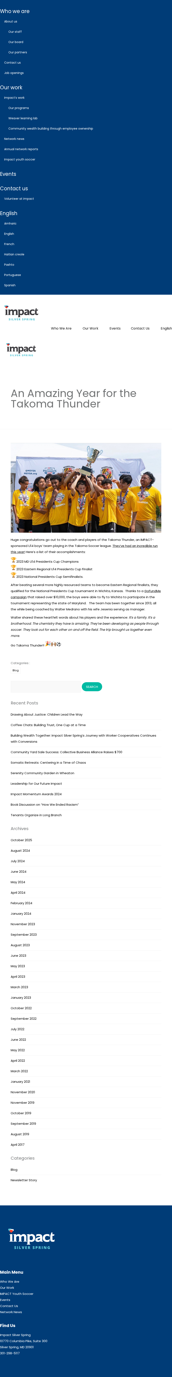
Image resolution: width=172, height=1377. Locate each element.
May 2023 (18, 966)
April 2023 (18, 976)
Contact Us (12, 62)
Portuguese (12, 275)
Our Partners (17, 52)
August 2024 (20, 850)
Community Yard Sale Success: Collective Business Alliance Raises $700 (66, 752)
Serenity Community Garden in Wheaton (42, 773)
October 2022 (21, 1008)
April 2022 (18, 1060)
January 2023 (21, 997)
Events (8, 174)
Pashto (9, 265)
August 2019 (20, 1134)
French (9, 244)
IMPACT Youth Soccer (19, 159)
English (8, 213)
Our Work (11, 87)
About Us (10, 21)
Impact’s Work (14, 98)
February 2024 (21, 903)
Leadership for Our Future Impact (36, 783)
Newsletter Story (24, 1180)
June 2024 (18, 871)
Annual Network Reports (21, 149)
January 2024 (21, 913)
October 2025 (21, 840)
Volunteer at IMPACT (19, 199)
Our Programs (18, 108)
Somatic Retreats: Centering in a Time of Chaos (48, 762)
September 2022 (23, 1018)
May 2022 (18, 1050)
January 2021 (20, 1081)
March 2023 (19, 987)
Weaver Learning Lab (23, 118)
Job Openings (14, 73)
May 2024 (18, 882)
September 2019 (23, 1123)
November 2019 (22, 1102)
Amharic (10, 223)
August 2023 (20, 945)
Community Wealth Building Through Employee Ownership (50, 128)
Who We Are (15, 11)
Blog (16, 670)
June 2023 (18, 955)
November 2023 (23, 924)
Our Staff (15, 32)
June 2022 (18, 1039)
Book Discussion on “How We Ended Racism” (45, 804)
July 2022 (17, 1029)
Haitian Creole (14, 254)
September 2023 (24, 934)
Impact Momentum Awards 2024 (36, 794)
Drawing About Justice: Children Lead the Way (46, 714)
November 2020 (23, 1092)
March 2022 (19, 1071)
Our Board (15, 42)
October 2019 (21, 1113)
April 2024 (18, 892)
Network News (14, 139)
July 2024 (18, 861)
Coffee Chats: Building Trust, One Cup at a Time (48, 725)
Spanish (10, 285)
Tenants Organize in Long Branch (36, 815)
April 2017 (18, 1144)
